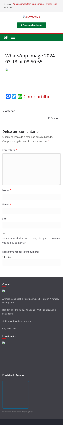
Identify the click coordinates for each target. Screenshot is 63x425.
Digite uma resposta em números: (21, 251)
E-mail (6, 204)
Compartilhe (37, 96)
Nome (6, 190)
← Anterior (8, 111)
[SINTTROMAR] (5, 37)
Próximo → (54, 118)
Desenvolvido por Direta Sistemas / (12, 412)
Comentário (9, 150)
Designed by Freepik (27, 412)
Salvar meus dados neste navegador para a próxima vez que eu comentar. (31, 240)
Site (4, 218)
